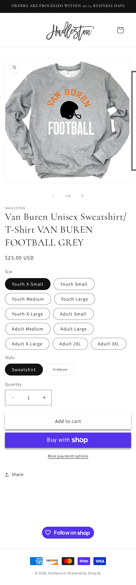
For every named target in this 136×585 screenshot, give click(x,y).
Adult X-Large (27, 344)
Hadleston (57, 573)
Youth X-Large (27, 314)
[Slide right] (82, 195)
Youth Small (74, 284)
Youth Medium (28, 299)
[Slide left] (53, 195)
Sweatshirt (24, 370)
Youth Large (74, 299)
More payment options (68, 455)
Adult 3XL (108, 344)
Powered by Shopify (84, 573)
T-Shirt (64, 371)
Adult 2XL (70, 344)
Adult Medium (28, 329)
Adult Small (73, 314)
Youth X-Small (28, 284)
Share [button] (18, 474)
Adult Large (73, 329)
